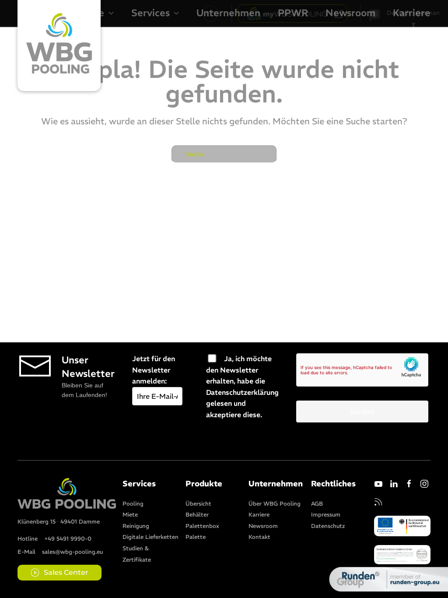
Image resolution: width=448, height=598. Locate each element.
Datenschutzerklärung (242, 392)
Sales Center (66, 572)
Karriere (411, 13)
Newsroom (350, 13)
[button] (402, 553)
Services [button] (150, 13)
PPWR (293, 13)
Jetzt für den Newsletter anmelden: (153, 369)
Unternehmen (228, 13)
